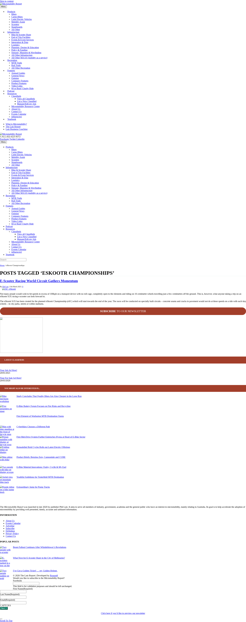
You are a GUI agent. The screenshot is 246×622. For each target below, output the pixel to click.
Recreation (12, 60)
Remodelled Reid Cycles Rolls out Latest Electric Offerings (43, 447)
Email (7, 600)
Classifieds (16, 96)
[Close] (1, 618)
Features (11, 70)
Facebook (17, 580)
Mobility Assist (18, 22)
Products (11, 11)
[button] (6, 620)
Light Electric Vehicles (21, 19)
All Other (15, 165)
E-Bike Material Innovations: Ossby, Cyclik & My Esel (41, 467)
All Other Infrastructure (21, 55)
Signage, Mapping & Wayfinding (26, 52)
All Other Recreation (20, 68)
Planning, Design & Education (25, 47)
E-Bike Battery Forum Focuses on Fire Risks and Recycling (43, 406)
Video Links (16, 86)
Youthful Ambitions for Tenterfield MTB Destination (40, 477)
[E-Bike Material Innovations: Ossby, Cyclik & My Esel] (7, 471)
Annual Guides (18, 73)
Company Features (19, 81)
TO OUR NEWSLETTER (123, 311)
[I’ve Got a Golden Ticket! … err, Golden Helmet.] (5, 579)
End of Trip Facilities (20, 37)
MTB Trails (16, 63)
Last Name (10, 594)
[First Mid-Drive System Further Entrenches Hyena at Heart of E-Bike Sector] (7, 441)
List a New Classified (26, 101)
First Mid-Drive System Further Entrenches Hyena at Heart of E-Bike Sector (51, 437)
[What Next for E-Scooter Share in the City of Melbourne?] (5, 563)
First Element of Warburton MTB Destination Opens (40, 416)
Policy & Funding (19, 50)
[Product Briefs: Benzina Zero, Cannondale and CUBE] (7, 461)
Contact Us (16, 111)
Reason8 (54, 575)
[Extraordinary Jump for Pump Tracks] (7, 491)
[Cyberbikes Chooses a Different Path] (7, 430)
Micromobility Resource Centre (25, 106)
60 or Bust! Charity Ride (22, 88)
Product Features (18, 83)
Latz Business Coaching (16, 129)
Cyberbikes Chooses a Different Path (33, 426)
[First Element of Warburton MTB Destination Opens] (7, 420)
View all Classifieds (26, 98)
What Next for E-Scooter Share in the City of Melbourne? (39, 558)
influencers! (16, 252)
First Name (23, 589)
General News (17, 75)
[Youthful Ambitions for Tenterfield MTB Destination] (7, 481)
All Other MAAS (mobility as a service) (29, 58)
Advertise (10, 526)
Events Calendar (18, 114)
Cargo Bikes (17, 17)
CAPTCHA (5, 605)
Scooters (15, 24)
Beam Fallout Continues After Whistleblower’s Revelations (39, 547)
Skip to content (7, 1)
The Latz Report (13, 126)
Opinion (15, 78)
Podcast (9, 226)
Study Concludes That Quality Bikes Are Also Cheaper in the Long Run (49, 396)
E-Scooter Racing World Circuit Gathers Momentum (39, 281)
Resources (12, 93)
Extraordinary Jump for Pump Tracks (33, 487)
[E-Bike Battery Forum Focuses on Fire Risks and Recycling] (7, 410)
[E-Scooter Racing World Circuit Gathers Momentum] (9, 289)
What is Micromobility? (16, 124)
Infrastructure (13, 32)
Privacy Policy (12, 533)
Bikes (14, 14)
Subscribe (10, 528)
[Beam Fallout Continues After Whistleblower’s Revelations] (5, 551)
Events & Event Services (22, 40)
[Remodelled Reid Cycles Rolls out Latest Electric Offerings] (7, 451)
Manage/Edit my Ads (26, 104)
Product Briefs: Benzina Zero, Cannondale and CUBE (41, 457)
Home (2, 265)
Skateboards (16, 27)
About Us (15, 109)
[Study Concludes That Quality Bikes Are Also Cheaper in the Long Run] (7, 400)
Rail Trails (16, 65)
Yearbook (11, 119)
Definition (10, 531)
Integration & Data (19, 42)
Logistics (15, 45)
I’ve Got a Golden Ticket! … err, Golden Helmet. (35, 570)
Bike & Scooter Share (21, 34)
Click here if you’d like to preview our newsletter (123, 613)
